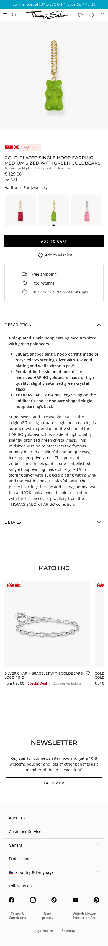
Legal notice (43, 930)
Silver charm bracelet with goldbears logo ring (43, 675)
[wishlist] (80, 15)
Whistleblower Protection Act (84, 915)
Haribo (10, 187)
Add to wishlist (58, 255)
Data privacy (47, 915)
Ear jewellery (35, 187)
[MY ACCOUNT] (91, 15)
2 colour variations (67, 683)
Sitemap (68, 930)
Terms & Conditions (17, 915)
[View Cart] (102, 15)
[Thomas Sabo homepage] (14, 15)
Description (18, 324)
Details (12, 522)
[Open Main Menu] (4, 15)
